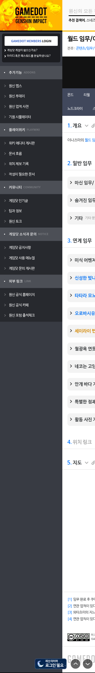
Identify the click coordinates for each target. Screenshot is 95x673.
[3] (69, 612)
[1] (69, 599)
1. (69, 126)
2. (69, 163)
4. (69, 442)
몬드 (70, 95)
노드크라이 (75, 109)
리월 (87, 95)
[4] (69, 619)
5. (69, 463)
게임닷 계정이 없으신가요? (22, 50)
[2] (69, 606)
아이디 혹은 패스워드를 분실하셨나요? (29, 56)
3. (69, 241)
